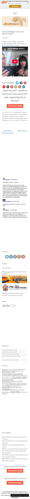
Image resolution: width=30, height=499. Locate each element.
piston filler (14, 387)
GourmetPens (5, 118)
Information (5, 114)
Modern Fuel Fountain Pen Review (10, 354)
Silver (25, 118)
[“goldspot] (14, 282)
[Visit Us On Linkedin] (11, 258)
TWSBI (25, 392)
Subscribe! (15, 6)
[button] (15, 4)
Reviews (12, 390)
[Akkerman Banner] (14, 291)
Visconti (4, 393)
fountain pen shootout (9, 381)
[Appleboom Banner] (7, 272)
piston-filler (6, 387)
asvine (19, 370)
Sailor (17, 389)
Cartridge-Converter (12, 373)
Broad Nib (5, 372)
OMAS (3, 386)
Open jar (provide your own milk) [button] (20, 495)
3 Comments (5, 37)
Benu (22, 370)
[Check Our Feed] (19, 258)
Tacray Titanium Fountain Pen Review (11, 356)
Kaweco (14, 383)
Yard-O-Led (16, 120)
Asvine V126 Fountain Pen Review (10, 360)
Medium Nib (15, 384)
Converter (16, 116)
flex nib (10, 378)
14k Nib (14, 369)
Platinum (20, 387)
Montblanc (23, 384)
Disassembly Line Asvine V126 (9, 352)
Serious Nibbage (12, 114)
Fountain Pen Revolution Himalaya (19, 458)
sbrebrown (22, 390)
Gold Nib (21, 116)
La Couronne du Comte (22, 383)
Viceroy (11, 120)
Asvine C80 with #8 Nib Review (9, 350)
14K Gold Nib (9, 369)
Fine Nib (5, 378)
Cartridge (11, 116)
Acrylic (9, 371)
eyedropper (24, 376)
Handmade (12, 118)
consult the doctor (6, 376)
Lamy (3, 384)
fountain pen (19, 377)
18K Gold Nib (21, 369)
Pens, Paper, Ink (10, 45)
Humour (24, 112)
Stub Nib (22, 392)
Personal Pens (14, 386)
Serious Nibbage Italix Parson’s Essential (18, 449)
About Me (12, 460)
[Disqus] (15, 155)
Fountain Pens (17, 112)
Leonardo (7, 384)
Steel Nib (15, 391)
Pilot (20, 386)
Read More (15, 497)
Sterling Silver (5, 120)
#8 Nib (4, 369)
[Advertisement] (15, 235)
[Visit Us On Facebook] (15, 258)
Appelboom (14, 371)
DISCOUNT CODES (6, 268)
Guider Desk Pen (22, 130)
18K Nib (6, 116)
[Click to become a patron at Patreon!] (15, 108)
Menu (15, 13)
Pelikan (7, 386)
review (5, 389)
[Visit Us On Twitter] (7, 258)
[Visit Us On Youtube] (23, 258)
